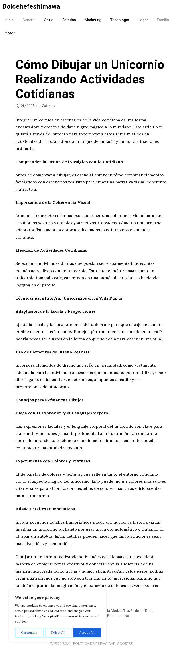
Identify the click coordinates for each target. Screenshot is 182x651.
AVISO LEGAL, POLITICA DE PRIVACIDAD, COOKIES (91, 643)
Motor (9, 33)
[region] (58, 616)
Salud (48, 20)
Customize (29, 633)
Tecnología (119, 20)
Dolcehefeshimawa (31, 7)
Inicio (9, 20)
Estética (69, 20)
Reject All (58, 633)
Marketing (93, 20)
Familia (163, 20)
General (28, 20)
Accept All (86, 633)
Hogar (143, 20)
